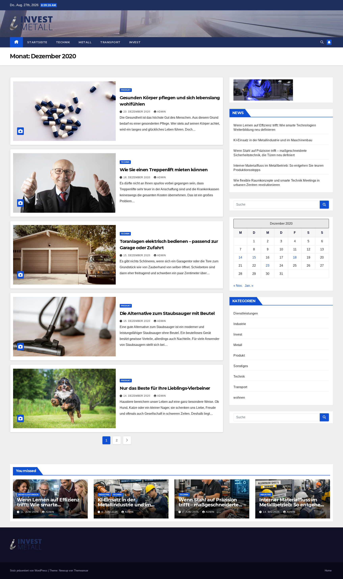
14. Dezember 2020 (137, 395)
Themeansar (81, 570)
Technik (63, 42)
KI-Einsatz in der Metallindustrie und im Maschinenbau (272, 140)
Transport (110, 42)
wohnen (239, 397)
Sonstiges (240, 366)
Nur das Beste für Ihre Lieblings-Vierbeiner (165, 388)
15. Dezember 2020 (137, 255)
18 (295, 257)
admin (161, 111)
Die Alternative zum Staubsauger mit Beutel (167, 313)
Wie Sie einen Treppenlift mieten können (164, 169)
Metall (85, 42)
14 (240, 257)
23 (267, 265)
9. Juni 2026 (110, 512)
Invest (135, 42)
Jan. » (249, 285)
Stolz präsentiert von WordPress (29, 570)
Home (328, 570)
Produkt (126, 90)
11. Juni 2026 (30, 512)
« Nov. (237, 285)
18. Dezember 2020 (137, 177)
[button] (322, 42)
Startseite (37, 42)
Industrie (239, 324)
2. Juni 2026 (190, 512)
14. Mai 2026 (271, 512)
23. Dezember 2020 (137, 111)
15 (254, 257)
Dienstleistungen (245, 313)
